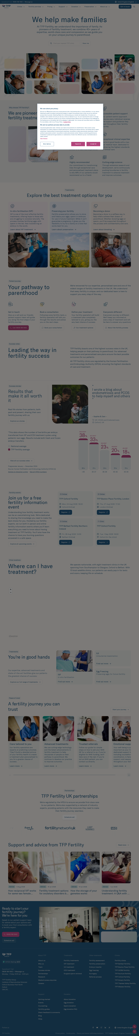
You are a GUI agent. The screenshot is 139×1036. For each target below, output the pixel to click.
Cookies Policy (67, 122)
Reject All (78, 144)
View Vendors (43, 138)
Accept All (93, 144)
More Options (47, 144)
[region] (70, 127)
